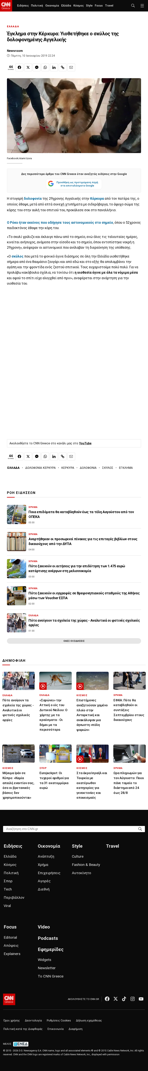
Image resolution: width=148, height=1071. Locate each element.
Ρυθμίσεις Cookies (59, 1020)
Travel (109, 5)
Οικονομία (52, 5)
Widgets (44, 960)
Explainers (12, 954)
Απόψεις (11, 945)
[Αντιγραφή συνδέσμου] (62, 67)
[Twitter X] (115, 998)
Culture (77, 856)
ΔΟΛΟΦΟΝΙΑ (88, 468)
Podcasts (48, 938)
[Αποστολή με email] (71, 67)
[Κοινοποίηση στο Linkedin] (54, 67)
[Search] (140, 829)
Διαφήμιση (75, 1029)
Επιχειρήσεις (49, 873)
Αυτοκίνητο (81, 873)
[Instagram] (132, 998)
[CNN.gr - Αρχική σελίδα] (9, 999)
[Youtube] (141, 998)
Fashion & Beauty (86, 864)
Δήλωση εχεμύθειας (89, 1020)
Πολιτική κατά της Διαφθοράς (23, 1029)
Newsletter (47, 968)
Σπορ (8, 881)
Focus (99, 5)
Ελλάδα (66, 5)
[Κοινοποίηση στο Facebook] (19, 67)
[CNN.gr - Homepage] (6, 6)
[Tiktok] (124, 998)
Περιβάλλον (14, 897)
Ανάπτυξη (46, 856)
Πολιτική (37, 5)
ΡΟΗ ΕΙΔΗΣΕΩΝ (21, 493)
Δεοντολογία (33, 1020)
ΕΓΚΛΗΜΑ (126, 468)
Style (89, 5)
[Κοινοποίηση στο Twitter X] (28, 67)
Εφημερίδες (51, 949)
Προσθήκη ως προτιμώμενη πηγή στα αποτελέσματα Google (77, 184)
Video (44, 927)
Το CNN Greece (50, 976)
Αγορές (44, 881)
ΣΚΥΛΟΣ (107, 468)
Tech (8, 889)
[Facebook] (107, 998)
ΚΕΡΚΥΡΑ (67, 468)
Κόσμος (78, 5)
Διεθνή (44, 889)
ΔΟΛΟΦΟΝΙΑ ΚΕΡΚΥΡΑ (40, 468)
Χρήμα (43, 864)
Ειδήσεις (23, 5)
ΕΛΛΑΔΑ (13, 26)
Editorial (10, 937)
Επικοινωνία (56, 1029)
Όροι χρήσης (11, 1020)
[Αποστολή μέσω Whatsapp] (45, 67)
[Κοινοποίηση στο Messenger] (36, 67)
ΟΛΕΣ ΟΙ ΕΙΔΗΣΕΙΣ (74, 640)
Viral (7, 906)
